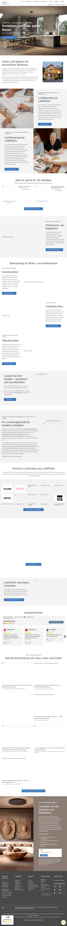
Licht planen (11, 676)
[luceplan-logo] (59, 494)
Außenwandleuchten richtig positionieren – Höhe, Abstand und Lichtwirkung (48, 701)
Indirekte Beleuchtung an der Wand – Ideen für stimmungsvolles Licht (15, 765)
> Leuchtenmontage (25, 189)
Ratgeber (23, 676)
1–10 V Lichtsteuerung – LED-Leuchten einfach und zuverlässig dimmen (48, 731)
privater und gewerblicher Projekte (10, 446)
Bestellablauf (30, 881)
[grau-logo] (7, 494)
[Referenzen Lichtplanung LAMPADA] (8, 237)
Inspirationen (21, 771)
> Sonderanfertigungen (58, 190)
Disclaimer (43, 887)
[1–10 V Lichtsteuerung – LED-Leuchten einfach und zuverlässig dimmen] (49, 735)
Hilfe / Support (31, 888)
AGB (42, 882)
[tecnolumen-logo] (19, 504)
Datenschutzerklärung (43, 864)
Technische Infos (16, 739)
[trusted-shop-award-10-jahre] (53, 420)
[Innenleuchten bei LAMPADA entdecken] (33, 282)
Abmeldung (61, 880)
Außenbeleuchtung (17, 676)
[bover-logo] (20, 485)
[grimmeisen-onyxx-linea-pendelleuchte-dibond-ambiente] (58, 186)
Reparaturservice (18, 886)
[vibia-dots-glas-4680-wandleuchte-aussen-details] (42, 186)
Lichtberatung (18, 883)
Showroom (17, 885)
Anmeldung (56, 880)
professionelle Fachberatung (8, 434)
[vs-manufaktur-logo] (59, 503)
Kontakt (29, 889)
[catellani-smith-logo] (33, 485)
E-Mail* (41, 849)
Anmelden (43, 855)
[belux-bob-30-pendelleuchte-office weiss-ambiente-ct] (28, 350)
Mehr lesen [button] (6, 639)
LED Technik (10, 739)
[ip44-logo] (20, 494)
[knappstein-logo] (32, 494)
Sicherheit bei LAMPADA (33, 886)
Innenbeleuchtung (14, 771)
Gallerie (19, 670)
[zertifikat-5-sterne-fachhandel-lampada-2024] (53, 423)
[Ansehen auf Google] (5, 630)
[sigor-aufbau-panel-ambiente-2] (9, 186)
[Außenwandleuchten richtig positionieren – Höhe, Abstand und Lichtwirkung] (49, 704)
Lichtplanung (21, 434)
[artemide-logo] (7, 485)
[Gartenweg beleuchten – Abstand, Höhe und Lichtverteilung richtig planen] (49, 672)
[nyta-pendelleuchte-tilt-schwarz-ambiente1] (25, 186)
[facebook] (31, 922)
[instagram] (33, 922)
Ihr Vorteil (30, 880)
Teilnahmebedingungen (46, 885)
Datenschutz (43, 880)
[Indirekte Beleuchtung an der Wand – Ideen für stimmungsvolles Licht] (17, 768)
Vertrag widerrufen (46, 894)
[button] (2, 636)
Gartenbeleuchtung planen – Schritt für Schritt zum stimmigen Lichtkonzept (15, 670)
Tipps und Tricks (23, 739)
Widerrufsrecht (44, 884)
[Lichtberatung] (50, 150)
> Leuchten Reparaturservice (42, 201)
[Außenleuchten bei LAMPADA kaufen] (6, 315)
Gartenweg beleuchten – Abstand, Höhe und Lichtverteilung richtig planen (48, 670)
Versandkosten (30, 916)
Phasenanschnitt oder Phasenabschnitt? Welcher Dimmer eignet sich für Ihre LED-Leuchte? (15, 731)
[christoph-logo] (45, 485)
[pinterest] (35, 922)
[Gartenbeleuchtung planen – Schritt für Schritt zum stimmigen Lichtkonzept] (17, 672)
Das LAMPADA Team (19, 889)
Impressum (43, 879)
